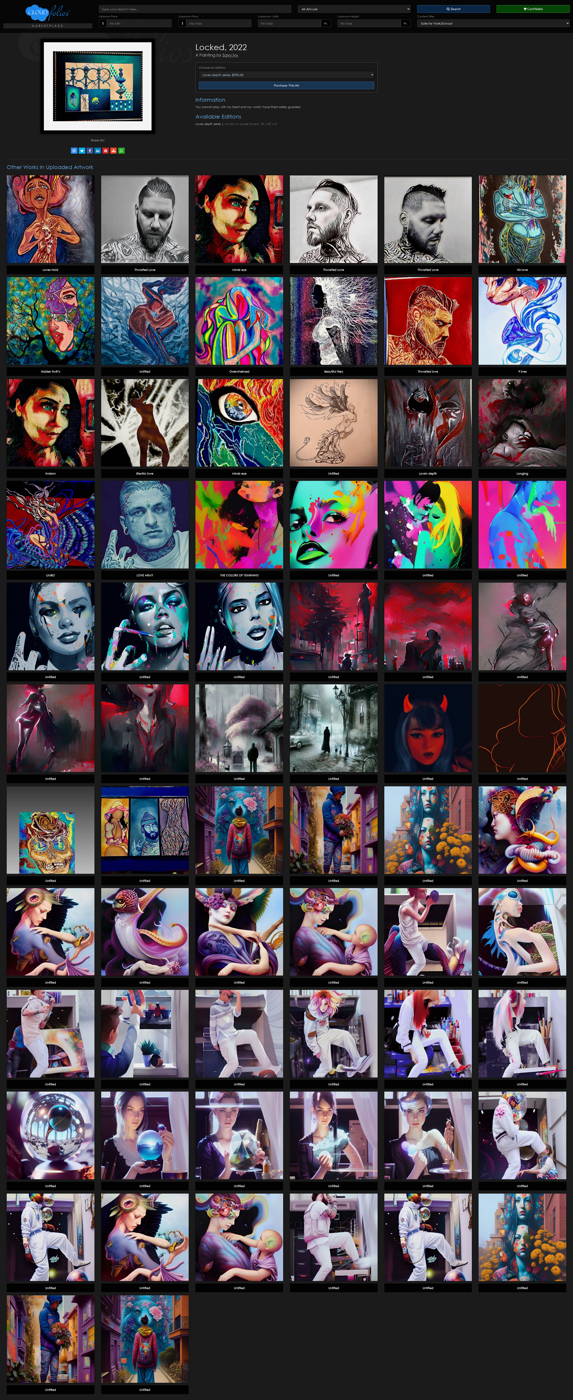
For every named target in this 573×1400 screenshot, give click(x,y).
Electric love (144, 473)
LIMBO (50, 575)
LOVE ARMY (145, 575)
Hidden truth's (50, 371)
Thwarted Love (145, 270)
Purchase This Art (286, 85)
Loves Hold (50, 270)
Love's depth (428, 473)
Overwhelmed (239, 371)
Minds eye (239, 270)
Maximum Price (188, 16)
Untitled (144, 371)
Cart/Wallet (534, 9)
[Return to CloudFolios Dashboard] (47, 12)
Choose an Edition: (212, 67)
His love (522, 270)
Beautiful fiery (333, 371)
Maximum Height (348, 16)
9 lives (522, 371)
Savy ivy (230, 55)
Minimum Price (108, 16)
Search (455, 9)
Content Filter (425, 16)
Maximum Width (268, 16)
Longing (522, 473)
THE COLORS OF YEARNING (239, 575)
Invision (50, 473)
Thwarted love (428, 371)
